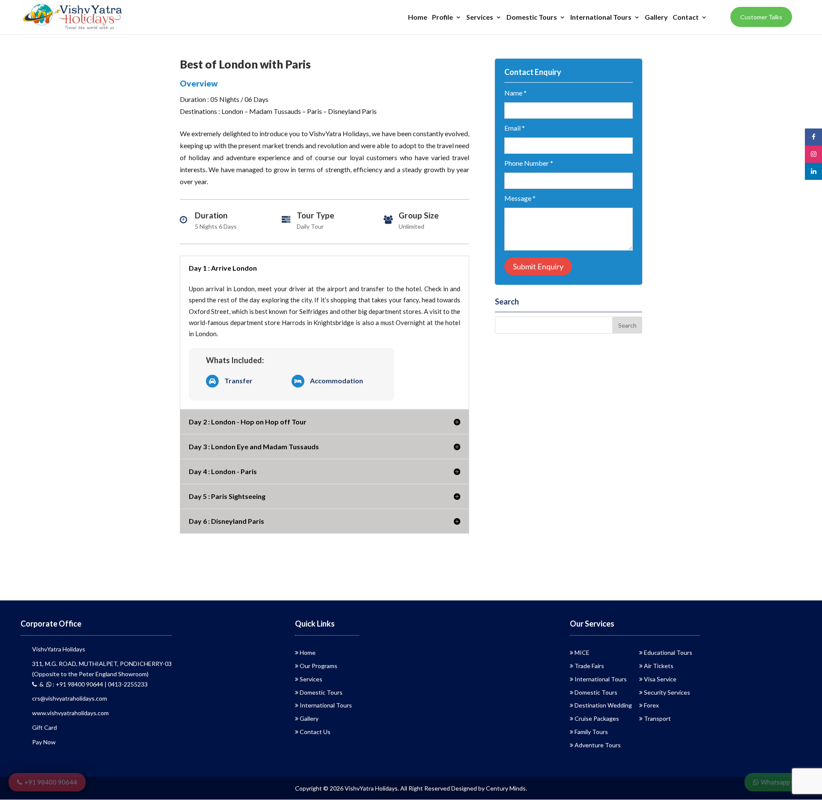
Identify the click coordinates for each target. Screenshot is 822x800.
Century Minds (506, 788)
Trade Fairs (589, 665)
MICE (582, 652)
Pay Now (44, 742)
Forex (651, 705)
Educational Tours (668, 652)
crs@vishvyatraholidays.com (69, 698)
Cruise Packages (597, 718)
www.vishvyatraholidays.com (70, 712)
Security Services (667, 692)
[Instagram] (813, 154)
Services (479, 17)
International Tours (600, 17)
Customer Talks (761, 17)
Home (417, 17)
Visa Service (660, 679)
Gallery (656, 17)
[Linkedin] (813, 171)
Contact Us (315, 731)
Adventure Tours (598, 745)
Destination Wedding (603, 705)
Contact (686, 17)
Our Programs (318, 665)
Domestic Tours (531, 17)
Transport (657, 718)
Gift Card (44, 727)
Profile (442, 17)
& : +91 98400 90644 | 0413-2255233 (92, 684)
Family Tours (591, 731)
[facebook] (813, 136)
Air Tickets (658, 665)
